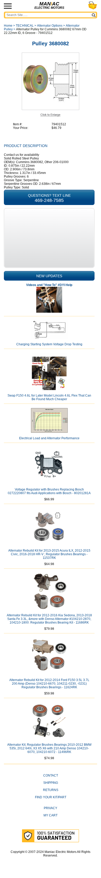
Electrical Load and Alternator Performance (49, 438)
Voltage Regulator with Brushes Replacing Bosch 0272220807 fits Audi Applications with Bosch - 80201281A (49, 491)
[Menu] (8, 6)
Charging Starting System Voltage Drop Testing (49, 344)
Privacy (50, 808)
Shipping (50, 783)
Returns (50, 790)
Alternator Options (49, 25)
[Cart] (92, 5)
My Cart (50, 815)
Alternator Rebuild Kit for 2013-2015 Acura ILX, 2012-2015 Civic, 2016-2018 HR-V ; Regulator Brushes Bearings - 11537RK (49, 554)
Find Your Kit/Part (50, 797)
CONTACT (50, 775)
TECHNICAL (25, 25)
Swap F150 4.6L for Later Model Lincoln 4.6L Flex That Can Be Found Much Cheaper (49, 397)
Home (8, 25)
